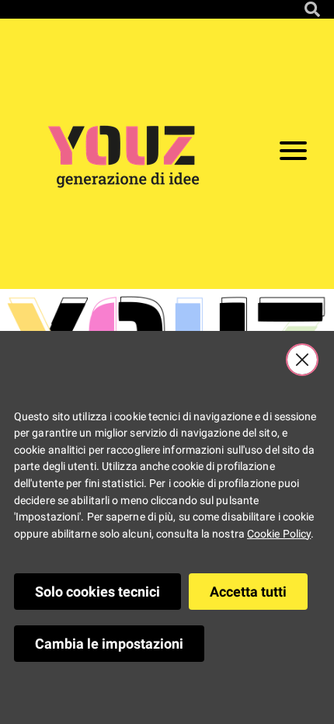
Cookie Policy (279, 534)
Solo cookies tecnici (97, 591)
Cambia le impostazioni (109, 643)
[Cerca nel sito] (312, 9)
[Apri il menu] (293, 154)
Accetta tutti (248, 591)
